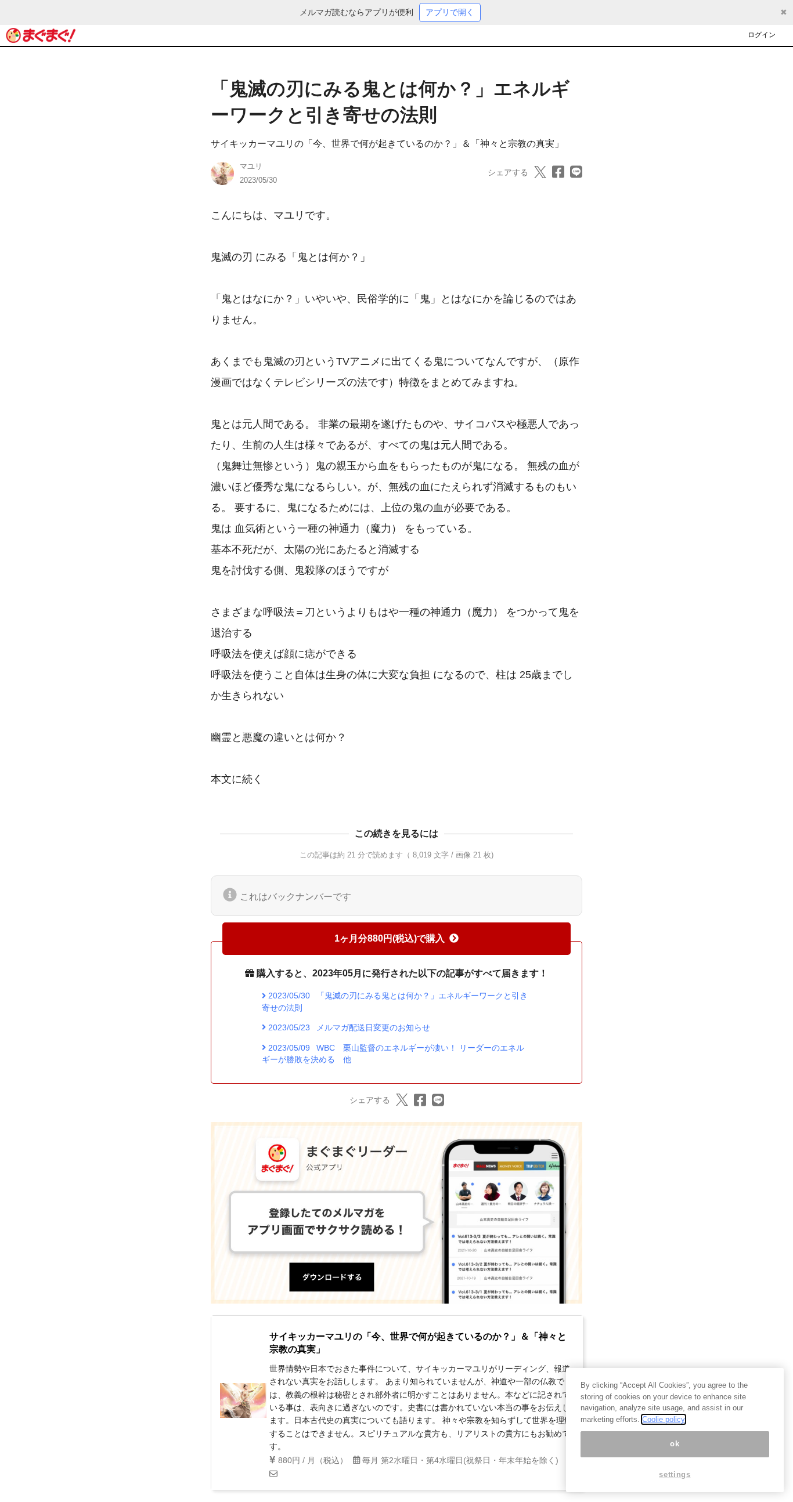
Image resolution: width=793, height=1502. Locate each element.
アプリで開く (450, 12)
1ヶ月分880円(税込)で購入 (389, 938)
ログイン (762, 35)
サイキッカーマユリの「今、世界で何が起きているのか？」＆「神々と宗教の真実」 (387, 144)
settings (674, 1474)
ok (674, 1443)
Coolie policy (663, 1419)
